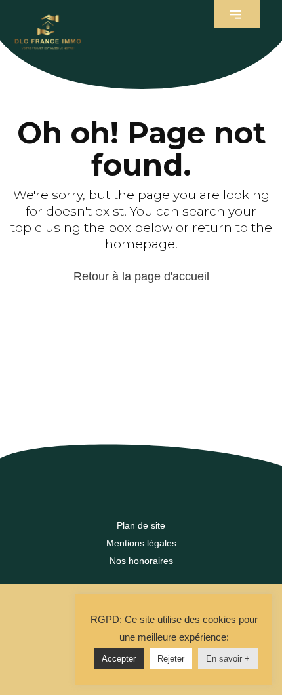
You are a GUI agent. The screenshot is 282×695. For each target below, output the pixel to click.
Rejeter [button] (170, 659)
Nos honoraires (141, 560)
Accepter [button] (119, 659)
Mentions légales (141, 543)
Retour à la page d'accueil (141, 276)
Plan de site (141, 525)
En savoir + (228, 659)
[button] (237, 14)
